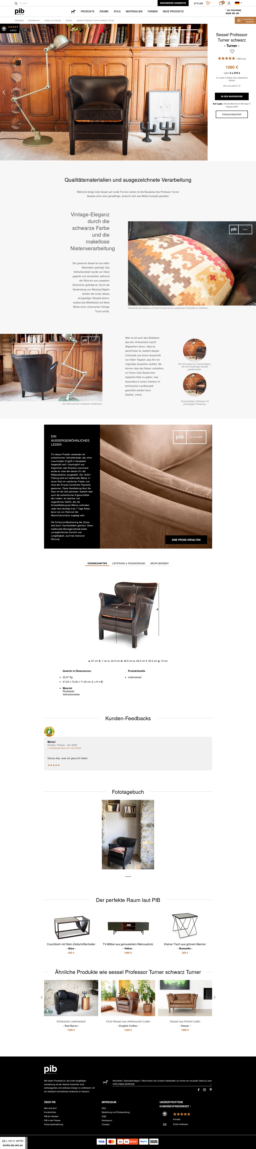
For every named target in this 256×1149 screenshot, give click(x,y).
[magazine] (73, 11)
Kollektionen (34, 20)
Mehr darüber (159, 563)
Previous (4, 92)
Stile (117, 11)
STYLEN (198, 3)
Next (204, 92)
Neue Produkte (173, 11)
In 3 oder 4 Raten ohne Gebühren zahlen (232, 79)
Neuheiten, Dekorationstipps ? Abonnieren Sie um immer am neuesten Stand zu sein (162, 1080)
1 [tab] (16, 61)
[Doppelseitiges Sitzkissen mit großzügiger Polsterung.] (194, 384)
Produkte (87, 11)
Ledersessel (134, 677)
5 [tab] (16, 123)
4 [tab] (16, 108)
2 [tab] (16, 77)
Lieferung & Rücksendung (128, 563)
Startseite (19, 20)
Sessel (69, 20)
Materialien (134, 11)
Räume (104, 11)
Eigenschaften (97, 563)
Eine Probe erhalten (186, 539)
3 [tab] (16, 92)
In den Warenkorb (232, 96)
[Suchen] (16, 3)
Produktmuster (231, 114)
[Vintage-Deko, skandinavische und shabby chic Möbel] (22, 11)
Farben (153, 11)
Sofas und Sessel (53, 20)
